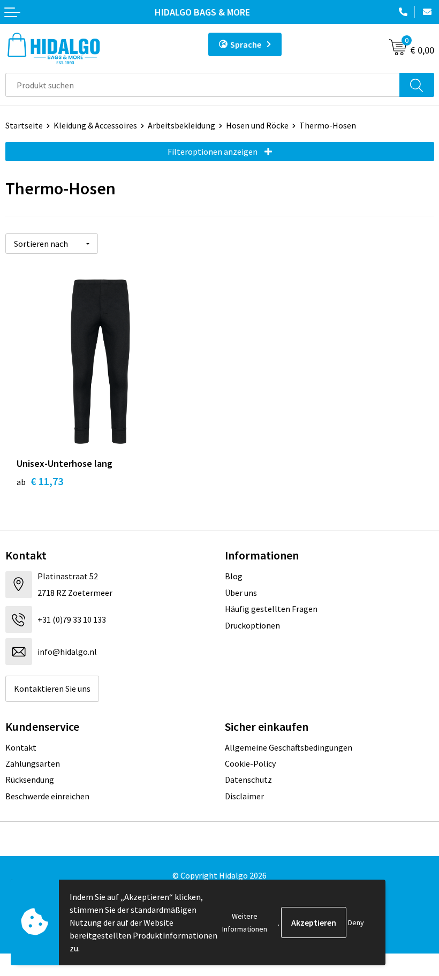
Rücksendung (29, 779)
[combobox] (202, 85)
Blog (234, 576)
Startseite (24, 125)
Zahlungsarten (32, 763)
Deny (356, 922)
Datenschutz (248, 779)
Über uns (241, 592)
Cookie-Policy (250, 763)
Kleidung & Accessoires (95, 125)
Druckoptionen (252, 625)
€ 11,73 (40, 481)
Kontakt (20, 747)
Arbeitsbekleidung (181, 125)
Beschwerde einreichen (47, 796)
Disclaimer (244, 796)
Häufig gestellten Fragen (271, 608)
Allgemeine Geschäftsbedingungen (288, 747)
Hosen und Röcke (257, 125)
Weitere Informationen (244, 922)
